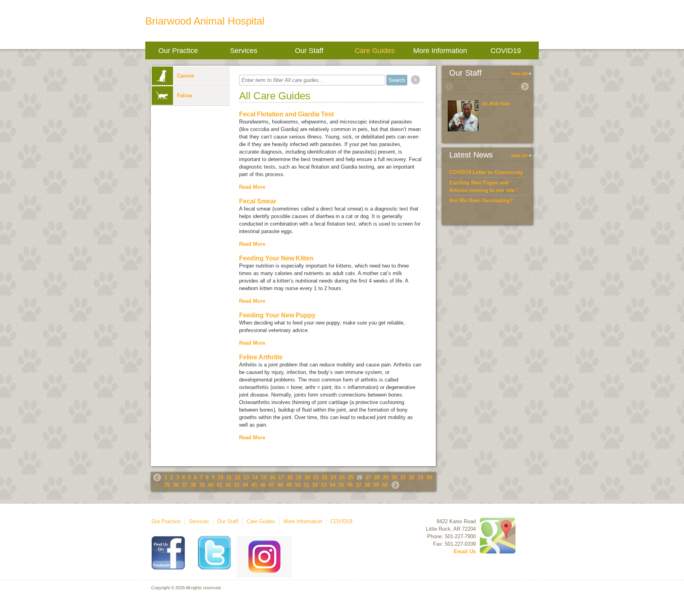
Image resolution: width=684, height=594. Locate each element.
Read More (252, 187)
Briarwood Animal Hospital (204, 21)
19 (298, 477)
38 (193, 485)
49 (289, 485)
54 (332, 485)
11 (229, 477)
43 (236, 485)
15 (263, 477)
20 (307, 477)
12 (237, 477)
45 (254, 485)
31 (403, 477)
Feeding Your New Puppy (277, 315)
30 (394, 477)
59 (376, 485)
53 (324, 485)
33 (420, 477)
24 (342, 477)
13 (246, 477)
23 (333, 477)
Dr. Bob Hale (496, 103)
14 (255, 477)
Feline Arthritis (261, 357)
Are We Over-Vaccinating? (481, 200)
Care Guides (375, 51)
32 (411, 477)
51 (306, 485)
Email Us (465, 551)
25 (350, 477)
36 (176, 485)
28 (377, 477)
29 (385, 477)
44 (245, 485)
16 (272, 477)
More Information (440, 51)
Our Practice (178, 51)
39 (202, 485)
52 (315, 485)
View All (519, 73)
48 (280, 485)
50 (297, 485)
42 (228, 485)
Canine (185, 76)
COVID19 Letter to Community (486, 172)
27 (368, 477)
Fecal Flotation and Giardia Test (286, 114)
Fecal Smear (257, 201)
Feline (184, 96)
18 (290, 477)
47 (271, 485)
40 (210, 485)
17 (281, 477)
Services (243, 51)
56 (350, 485)
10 (220, 477)
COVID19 (505, 51)
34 (429, 477)
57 (358, 485)
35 (167, 485)
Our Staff (309, 51)
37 (184, 485)
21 (316, 477)
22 (324, 477)
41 (219, 485)
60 (385, 485)
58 (367, 485)
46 (263, 485)
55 (341, 485)
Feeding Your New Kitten (276, 258)
